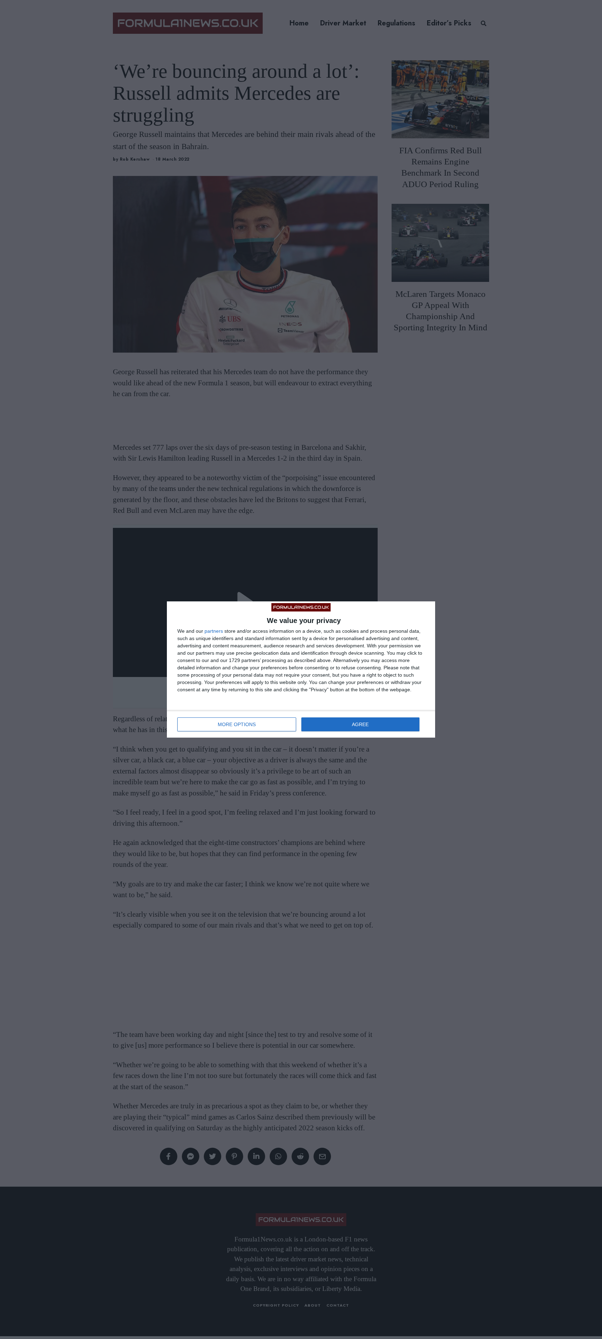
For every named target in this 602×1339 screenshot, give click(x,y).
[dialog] (301, 669)
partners (213, 631)
